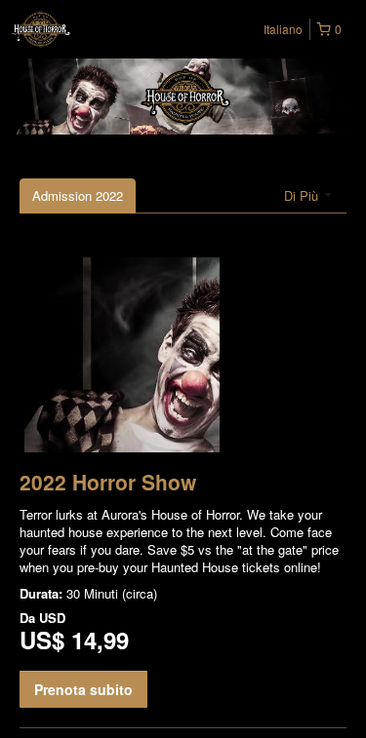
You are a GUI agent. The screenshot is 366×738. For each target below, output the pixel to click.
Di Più (303, 195)
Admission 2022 (77, 195)
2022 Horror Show (108, 481)
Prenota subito (83, 689)
